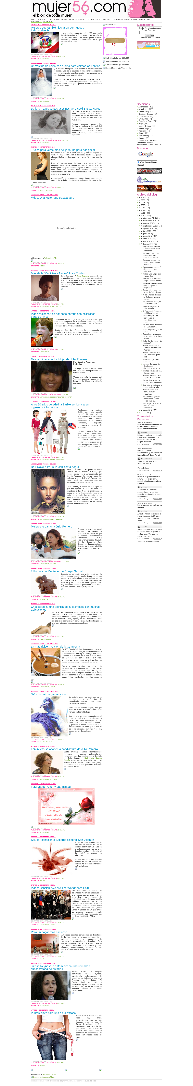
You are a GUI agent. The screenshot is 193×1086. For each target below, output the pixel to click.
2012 (143, 210)
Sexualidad (80, 19)
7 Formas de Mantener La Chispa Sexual (57, 571)
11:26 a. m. (61, 188)
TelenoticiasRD (50, 258)
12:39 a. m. (61, 830)
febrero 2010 (148, 244)
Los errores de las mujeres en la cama (149, 506)
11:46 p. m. (65, 394)
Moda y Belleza (130, 19)
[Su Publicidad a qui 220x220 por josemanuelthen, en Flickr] (116, 61)
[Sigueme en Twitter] (148, 49)
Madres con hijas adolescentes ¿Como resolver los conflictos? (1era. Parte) (149, 452)
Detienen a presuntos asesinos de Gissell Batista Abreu (65, 108)
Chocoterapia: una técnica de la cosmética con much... (150, 319)
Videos (42, 266)
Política (90, 19)
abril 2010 (147, 239)
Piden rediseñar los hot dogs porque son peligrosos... (152, 285)
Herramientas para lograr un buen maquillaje (150, 392)
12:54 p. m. (61, 922)
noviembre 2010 (150, 221)
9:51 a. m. (60, 349)
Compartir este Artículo (41, 55)
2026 (143, 197)
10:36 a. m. (61, 516)
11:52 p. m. (61, 263)
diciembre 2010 (149, 218)
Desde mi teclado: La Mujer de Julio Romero (59, 359)
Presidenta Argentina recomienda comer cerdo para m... (151, 399)
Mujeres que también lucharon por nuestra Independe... (151, 248)
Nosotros (47, 21)
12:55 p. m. (61, 99)
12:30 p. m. (61, 56)
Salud (71, 19)
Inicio (33, 19)
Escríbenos (36, 21)
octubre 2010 (148, 223)
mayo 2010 (148, 236)
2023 (143, 203)
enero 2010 (148, 410)
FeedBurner (155, 38)
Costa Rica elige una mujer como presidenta (152, 381)
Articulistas (144, 19)
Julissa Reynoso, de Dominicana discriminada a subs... (152, 366)
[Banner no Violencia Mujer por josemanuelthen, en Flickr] (43, 1077)
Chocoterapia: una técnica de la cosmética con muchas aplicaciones (65, 608)
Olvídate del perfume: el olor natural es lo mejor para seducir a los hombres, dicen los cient (149, 480)
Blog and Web (90, 1081)
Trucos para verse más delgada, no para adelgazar (63, 149)
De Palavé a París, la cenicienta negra (55, 466)
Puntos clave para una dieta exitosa (53, 1013)
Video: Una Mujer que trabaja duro (52, 197)
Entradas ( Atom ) (50, 1075)
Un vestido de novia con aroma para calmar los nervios (65, 66)
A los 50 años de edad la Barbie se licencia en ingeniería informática (60, 406)
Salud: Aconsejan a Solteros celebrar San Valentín (62, 839)
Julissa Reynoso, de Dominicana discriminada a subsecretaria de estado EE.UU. (61, 967)
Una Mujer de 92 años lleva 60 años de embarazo (152, 405)
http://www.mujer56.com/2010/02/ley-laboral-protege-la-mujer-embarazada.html (149, 426)
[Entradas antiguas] (100, 1070)
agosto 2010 (148, 228)
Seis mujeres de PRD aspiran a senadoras (152, 377)
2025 (143, 200)
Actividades (43, 19)
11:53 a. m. (61, 684)
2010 (143, 215)
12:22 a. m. (65, 561)
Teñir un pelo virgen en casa (48, 694)
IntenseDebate (153, 542)
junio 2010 (147, 234)
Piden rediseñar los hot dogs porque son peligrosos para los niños (63, 315)
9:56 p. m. (60, 1062)
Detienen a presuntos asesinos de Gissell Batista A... (152, 262)
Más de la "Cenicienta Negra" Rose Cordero (58, 273)
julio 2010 (147, 231)
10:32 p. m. (61, 956)
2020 (143, 205)
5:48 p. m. (60, 304)
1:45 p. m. (60, 878)
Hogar (64, 19)
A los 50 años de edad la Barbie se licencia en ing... (152, 297)
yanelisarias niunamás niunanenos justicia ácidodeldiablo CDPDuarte (148, 142)
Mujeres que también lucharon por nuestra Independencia (57, 29)
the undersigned (55, 1081)
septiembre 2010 (150, 226)
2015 (143, 208)
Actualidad (54, 19)
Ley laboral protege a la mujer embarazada (152, 386)
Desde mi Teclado (57, 397)
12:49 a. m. (61, 739)
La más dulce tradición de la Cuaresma (55, 646)
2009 (143, 413)
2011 (143, 213)
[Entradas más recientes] (32, 1070)
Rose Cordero (83, 276)
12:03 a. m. (61, 597)
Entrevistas (117, 19)
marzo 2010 (148, 241)
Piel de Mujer (45, 639)
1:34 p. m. (65, 140)
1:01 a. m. (60, 636)
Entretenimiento (103, 19)
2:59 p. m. (60, 457)
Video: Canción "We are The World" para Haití (60, 887)
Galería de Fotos (146, 121)
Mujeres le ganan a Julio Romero (51, 526)
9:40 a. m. (60, 1003)
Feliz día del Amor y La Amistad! (51, 786)
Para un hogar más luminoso (49, 932)
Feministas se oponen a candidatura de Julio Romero (64, 749)
